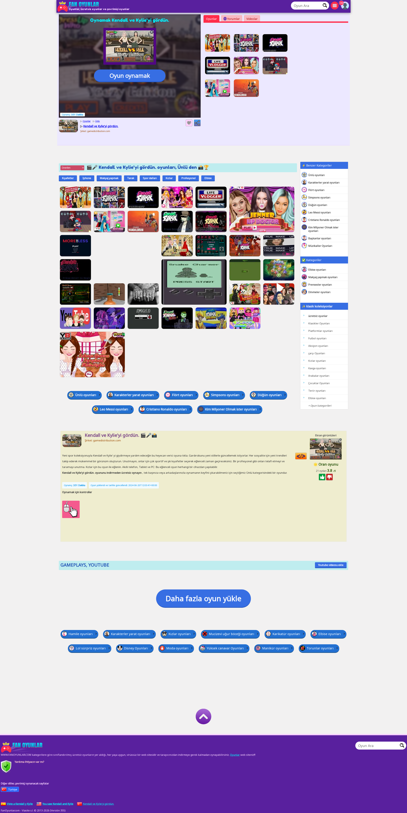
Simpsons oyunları (319, 197)
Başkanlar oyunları (319, 238)
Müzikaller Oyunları (320, 246)
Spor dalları (150, 178)
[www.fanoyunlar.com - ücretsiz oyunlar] (22, 747)
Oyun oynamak (130, 76)
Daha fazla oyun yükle (203, 598)
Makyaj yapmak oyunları (323, 277)
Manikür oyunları (275, 648)
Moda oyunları (177, 648)
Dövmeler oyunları (319, 292)
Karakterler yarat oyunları (324, 182)
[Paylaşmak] (197, 123)
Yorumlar (232, 19)
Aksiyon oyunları (318, 346)
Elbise (208, 178)
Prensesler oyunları (320, 284)
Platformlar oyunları (320, 331)
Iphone (87, 178)
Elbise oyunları (317, 269)
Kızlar (169, 178)
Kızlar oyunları (317, 361)
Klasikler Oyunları (319, 323)
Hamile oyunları (81, 634)
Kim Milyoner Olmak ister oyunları (323, 229)
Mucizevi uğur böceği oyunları (231, 634)
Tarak (130, 178)
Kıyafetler (68, 178)
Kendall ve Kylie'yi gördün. (98, 804)
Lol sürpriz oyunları (91, 648)
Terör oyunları (317, 390)
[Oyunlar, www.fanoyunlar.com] (78, 6)
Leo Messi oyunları (319, 212)
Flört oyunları (316, 190)
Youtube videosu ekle (330, 565)
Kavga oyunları (317, 368)
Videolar (252, 19)
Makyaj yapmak (109, 178)
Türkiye (12, 789)
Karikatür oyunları (286, 634)
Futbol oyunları (317, 338)
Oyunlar (211, 19)
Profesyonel (188, 178)
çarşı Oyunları (316, 353)
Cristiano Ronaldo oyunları (324, 220)
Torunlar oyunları (320, 648)
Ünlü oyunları (316, 175)
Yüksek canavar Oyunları (225, 648)
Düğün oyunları (317, 205)
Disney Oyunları (136, 648)
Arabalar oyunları (318, 375)
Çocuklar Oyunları (319, 383)
